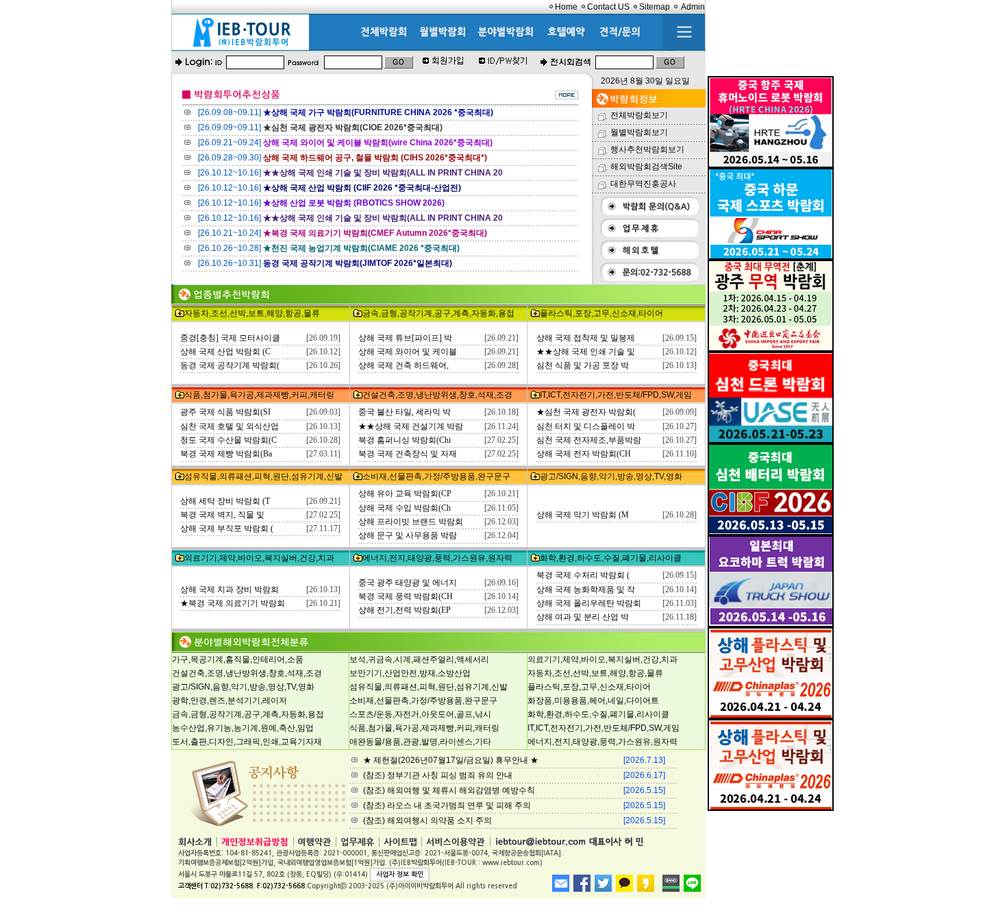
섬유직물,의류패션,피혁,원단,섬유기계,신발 (263, 476)
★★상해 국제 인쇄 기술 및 (585, 351)
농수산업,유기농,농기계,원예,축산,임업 (243, 728)
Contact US (608, 7)
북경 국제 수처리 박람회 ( (583, 575)
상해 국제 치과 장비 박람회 (229, 589)
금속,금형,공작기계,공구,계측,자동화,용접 (438, 313)
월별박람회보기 (639, 132)
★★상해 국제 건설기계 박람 (410, 426)
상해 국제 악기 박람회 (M (582, 515)
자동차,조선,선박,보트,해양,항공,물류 (252, 313)
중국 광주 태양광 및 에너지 (407, 582)
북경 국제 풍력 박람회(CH (405, 596)
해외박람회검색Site (646, 166)
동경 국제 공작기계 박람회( (229, 365)
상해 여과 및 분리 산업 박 (582, 617)
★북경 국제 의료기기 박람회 (232, 603)
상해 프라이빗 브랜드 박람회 (410, 521)
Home (566, 7)
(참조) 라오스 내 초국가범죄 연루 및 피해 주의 (447, 805)
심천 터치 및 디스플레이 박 (585, 426)
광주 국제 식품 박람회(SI (225, 412)
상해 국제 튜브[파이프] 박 (405, 338)
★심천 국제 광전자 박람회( (586, 412)
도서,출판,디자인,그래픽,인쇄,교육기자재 (247, 741)
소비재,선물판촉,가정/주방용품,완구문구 (436, 476)
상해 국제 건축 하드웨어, (403, 365)
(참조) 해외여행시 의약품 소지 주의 (427, 820)
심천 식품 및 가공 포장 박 (582, 365)
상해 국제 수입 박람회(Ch (404, 508)
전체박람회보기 (639, 115)
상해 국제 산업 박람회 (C (225, 351)
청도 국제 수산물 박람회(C (228, 440)
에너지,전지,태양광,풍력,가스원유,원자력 (437, 558)
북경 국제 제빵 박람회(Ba (226, 454)
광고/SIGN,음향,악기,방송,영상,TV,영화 (611, 476)
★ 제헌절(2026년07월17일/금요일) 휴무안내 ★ (450, 760)
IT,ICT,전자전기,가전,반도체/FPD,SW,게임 (616, 395)
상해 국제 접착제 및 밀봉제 (585, 338)
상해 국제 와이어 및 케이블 (407, 351)
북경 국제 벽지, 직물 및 (222, 515)
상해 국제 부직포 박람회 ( (226, 528)
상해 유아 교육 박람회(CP (404, 493)
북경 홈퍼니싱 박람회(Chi (404, 440)
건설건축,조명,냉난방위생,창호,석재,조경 (437, 395)
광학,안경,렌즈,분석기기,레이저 (229, 700)
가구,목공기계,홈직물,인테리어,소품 (237, 659)
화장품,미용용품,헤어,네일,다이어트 (593, 700)
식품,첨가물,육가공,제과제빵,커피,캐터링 (259, 395)
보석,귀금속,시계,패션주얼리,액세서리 (419, 659)
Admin (693, 7)
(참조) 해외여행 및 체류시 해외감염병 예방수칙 (449, 790)
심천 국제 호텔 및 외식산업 (229, 426)
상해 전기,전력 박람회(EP (404, 610)
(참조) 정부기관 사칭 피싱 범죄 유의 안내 (437, 775)
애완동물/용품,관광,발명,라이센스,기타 (420, 741)
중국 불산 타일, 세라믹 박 (404, 412)
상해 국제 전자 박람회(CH (583, 454)
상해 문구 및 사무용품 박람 (407, 535)
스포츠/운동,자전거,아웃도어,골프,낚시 (420, 714)
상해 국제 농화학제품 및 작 (585, 589)
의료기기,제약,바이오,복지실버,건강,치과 (259, 558)
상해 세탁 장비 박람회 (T (225, 501)
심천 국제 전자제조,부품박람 (588, 440)
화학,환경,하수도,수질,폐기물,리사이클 (611, 558)
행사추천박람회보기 (647, 149)
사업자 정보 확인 (399, 874)
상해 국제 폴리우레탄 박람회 (588, 603)
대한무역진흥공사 (643, 184)
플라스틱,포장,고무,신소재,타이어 (601, 313)
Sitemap (654, 7)
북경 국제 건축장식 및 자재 (407, 454)
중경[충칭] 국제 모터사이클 (230, 338)
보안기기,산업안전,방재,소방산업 (410, 673)
